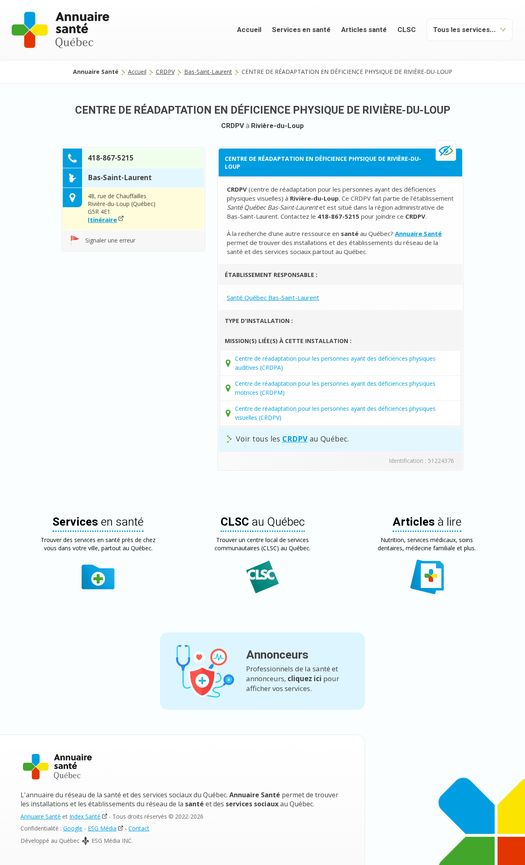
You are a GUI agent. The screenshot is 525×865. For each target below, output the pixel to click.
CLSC (406, 30)
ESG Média (102, 828)
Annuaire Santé (41, 816)
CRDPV (165, 72)
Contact (138, 828)
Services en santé (301, 30)
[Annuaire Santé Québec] (57, 766)
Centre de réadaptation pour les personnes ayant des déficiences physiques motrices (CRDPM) (335, 388)
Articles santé (364, 30)
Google (72, 828)
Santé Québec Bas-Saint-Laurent (273, 297)
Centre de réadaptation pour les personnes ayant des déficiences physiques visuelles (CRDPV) (335, 413)
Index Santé (84, 816)
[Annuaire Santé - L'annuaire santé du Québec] (60, 30)
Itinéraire (102, 219)
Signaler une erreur (110, 240)
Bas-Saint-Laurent (208, 72)
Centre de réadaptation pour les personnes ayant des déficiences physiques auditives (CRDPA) (335, 363)
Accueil (249, 30)
